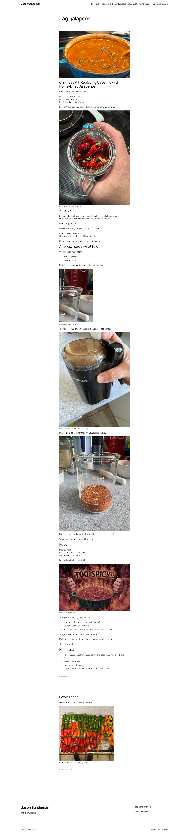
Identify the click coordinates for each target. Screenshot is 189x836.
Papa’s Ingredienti (160, 4)
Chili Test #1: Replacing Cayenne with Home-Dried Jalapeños (89, 84)
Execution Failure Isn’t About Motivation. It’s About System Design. (120, 4)
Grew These (69, 211)
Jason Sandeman (30, 3)
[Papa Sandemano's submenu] (151, 806)
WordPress (164, 829)
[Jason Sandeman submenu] (150, 811)
